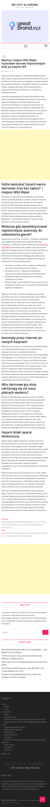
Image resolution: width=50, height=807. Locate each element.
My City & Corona (8, 800)
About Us (4, 742)
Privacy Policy (9, 745)
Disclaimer (8, 747)
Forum (4, 724)
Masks (6, 714)
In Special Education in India (14, 727)
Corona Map (6, 712)
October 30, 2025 (9, 71)
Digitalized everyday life (13, 730)
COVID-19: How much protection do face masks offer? (24, 719)
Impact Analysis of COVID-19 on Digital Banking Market (25, 722)
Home (3, 704)
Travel (6, 709)
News (3, 56)
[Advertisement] (25, 155)
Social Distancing (10, 735)
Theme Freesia (29, 800)
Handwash (8, 737)
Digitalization (9, 732)
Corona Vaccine (10, 717)
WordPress (39, 800)
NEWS (6, 707)
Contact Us (8, 750)
